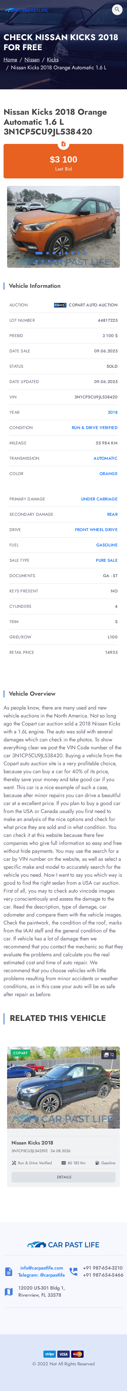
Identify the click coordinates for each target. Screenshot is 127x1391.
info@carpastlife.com (41, 1267)
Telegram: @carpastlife (41, 1275)
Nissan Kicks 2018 (32, 1142)
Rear (112, 514)
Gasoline (107, 545)
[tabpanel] (63, 227)
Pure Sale (107, 560)
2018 (113, 412)
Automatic (106, 458)
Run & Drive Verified (95, 428)
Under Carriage (99, 499)
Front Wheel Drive (96, 530)
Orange (109, 474)
